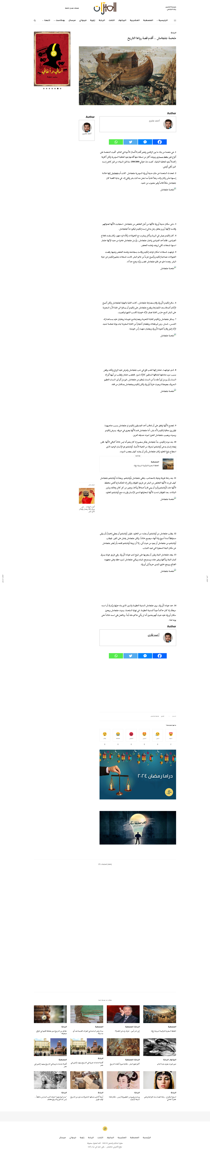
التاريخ (162, 716)
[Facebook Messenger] (145, 142)
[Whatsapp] (116, 142)
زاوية (82, 1138)
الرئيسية (147, 1138)
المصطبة (155, 462)
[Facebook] (160, 142)
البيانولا (173, 1060)
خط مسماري (161, 157)
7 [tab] (43, 88)
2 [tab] (57, 88)
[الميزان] (105, 8)
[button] (138, 827)
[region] (138, 827)
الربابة (173, 33)
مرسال (62, 1138)
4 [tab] (52, 88)
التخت (100, 1138)
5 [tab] (49, 88)
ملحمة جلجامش (155, 716)
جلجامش (115, 173)
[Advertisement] (138, 685)
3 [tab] (55, 88)
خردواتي (72, 1138)
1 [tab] (60, 88)
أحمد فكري (86, 134)
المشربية (122, 1138)
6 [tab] (46, 88)
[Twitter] (130, 142)
